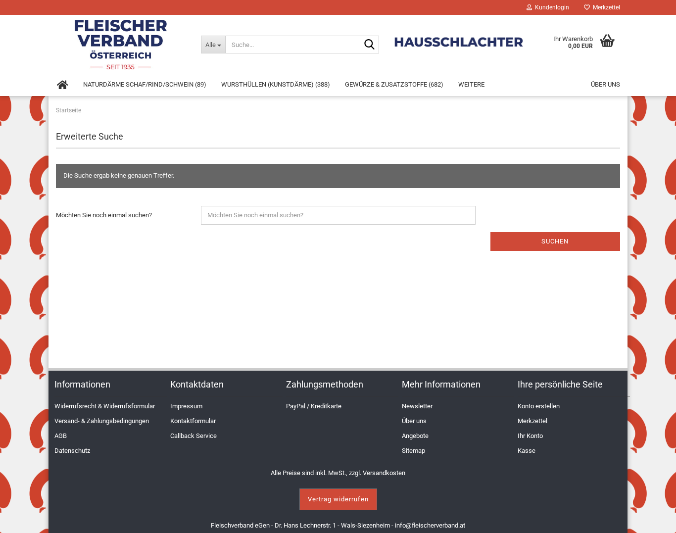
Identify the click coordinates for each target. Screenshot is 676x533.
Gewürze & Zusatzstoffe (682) (394, 84)
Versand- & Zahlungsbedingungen (101, 421)
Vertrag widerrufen (338, 499)
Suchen (555, 241)
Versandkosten (384, 473)
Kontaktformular (193, 421)
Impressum (186, 406)
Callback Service (193, 435)
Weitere (471, 84)
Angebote (415, 435)
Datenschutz (72, 450)
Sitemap (413, 450)
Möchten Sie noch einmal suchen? (104, 215)
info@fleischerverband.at (430, 525)
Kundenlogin (550, 7)
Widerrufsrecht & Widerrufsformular (104, 406)
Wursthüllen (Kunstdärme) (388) (275, 84)
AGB (60, 435)
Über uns (605, 84)
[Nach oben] (656, 518)
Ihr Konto (530, 435)
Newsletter (417, 406)
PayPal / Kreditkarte (313, 406)
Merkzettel (605, 7)
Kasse (526, 450)
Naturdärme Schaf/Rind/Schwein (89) (144, 84)
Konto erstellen (539, 406)
